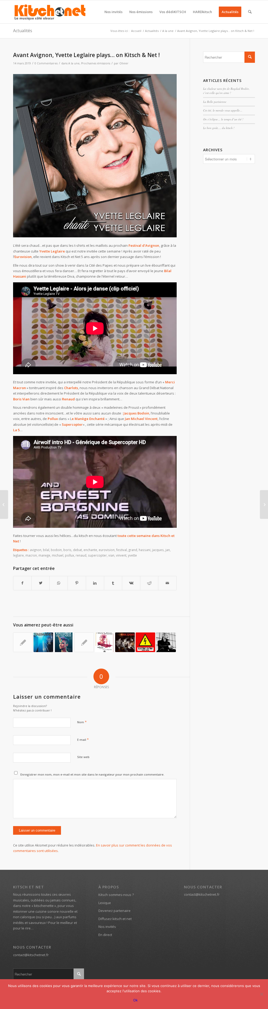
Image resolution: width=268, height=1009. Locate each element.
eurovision (107, 550)
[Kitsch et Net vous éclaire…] (64, 642)
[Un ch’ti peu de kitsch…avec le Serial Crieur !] (145, 642)
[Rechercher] (250, 11)
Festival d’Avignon (144, 245)
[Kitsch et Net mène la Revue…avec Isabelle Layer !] (104, 642)
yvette (132, 555)
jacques (158, 550)
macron (31, 555)
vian (111, 555)
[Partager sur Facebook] (22, 583)
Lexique (104, 902)
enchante (90, 550)
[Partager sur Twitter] (40, 583)
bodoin (56, 550)
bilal (46, 550)
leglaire (18, 555)
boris (67, 550)
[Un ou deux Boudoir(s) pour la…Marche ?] (125, 642)
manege (44, 555)
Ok (135, 1000)
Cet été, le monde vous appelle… (222, 110)
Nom (82, 722)
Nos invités (107, 926)
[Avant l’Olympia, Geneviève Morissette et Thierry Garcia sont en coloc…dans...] (264, 504)
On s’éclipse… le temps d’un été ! (223, 119)
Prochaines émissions (95, 63)
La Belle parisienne (214, 102)
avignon (35, 550)
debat (77, 550)
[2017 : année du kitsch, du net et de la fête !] (23, 642)
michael (57, 555)
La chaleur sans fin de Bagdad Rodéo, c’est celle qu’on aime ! (226, 91)
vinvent (121, 555)
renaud (81, 555)
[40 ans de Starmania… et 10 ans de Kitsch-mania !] (43, 642)
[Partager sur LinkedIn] (95, 583)
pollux (69, 555)
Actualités (22, 30)
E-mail (83, 739)
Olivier (124, 63)
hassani (144, 550)
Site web (83, 757)
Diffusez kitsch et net (115, 918)
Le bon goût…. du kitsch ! (218, 128)
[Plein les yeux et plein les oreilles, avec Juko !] (166, 642)
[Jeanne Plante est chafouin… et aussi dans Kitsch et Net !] (4, 504)
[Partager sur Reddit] (149, 583)
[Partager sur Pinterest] (77, 583)
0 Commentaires (46, 63)
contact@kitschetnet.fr (31, 954)
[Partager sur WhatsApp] (59, 583)
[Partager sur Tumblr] (113, 583)
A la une (74, 63)
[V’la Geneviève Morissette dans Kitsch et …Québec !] (84, 642)
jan (167, 550)
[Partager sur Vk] (131, 583)
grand (133, 550)
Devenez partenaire (114, 910)
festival (121, 550)
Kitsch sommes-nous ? (116, 894)
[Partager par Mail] (167, 583)
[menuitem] (113, 11)
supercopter (97, 555)
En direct (105, 934)
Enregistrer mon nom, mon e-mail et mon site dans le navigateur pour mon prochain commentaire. (92, 774)
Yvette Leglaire (52, 251)
